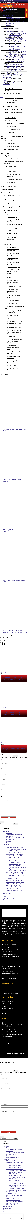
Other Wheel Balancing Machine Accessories (13, 249)
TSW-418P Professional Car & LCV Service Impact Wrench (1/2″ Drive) (12, 678)
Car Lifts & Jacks (10, 118)
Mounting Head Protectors (12, 369)
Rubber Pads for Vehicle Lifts (14, 112)
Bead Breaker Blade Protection (13, 357)
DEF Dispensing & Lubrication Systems (13, 196)
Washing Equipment (11, 200)
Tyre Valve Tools (10, 182)
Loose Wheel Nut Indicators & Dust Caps (13, 162)
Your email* (4, 790)
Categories (14, 16)
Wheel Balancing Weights (13, 263)
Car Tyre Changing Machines (14, 76)
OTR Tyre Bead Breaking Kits (12, 101)
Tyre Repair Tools (10, 166)
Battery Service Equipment (13, 37)
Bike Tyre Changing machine (14, 86)
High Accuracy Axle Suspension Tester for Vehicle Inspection (14, 430)
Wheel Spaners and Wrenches (13, 175)
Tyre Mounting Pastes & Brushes (12, 94)
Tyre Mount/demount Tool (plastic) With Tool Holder (14, 332)
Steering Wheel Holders (12, 234)
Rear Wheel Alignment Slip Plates (14, 225)
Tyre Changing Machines (8, 73)
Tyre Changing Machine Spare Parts (14, 307)
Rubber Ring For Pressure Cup (12, 258)
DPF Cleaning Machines (8, 47)
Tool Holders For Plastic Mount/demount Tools (14, 317)
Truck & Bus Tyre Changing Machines (13, 82)
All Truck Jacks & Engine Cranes (15, 123)
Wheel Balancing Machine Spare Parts (12, 243)
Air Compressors (10, 143)
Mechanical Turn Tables (13, 229)
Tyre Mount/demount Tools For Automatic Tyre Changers (14, 341)
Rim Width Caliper (13, 300)
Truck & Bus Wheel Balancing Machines (13, 62)
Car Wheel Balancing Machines (14, 66)
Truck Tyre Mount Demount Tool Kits (13, 89)
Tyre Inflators (9, 141)
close (1, 17)
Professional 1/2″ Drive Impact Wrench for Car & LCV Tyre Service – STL (13, 713)
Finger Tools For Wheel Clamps (14, 220)
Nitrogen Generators (11, 149)
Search (16, 756)
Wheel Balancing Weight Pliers (13, 254)
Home (1, 635)
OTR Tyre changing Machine (14, 98)
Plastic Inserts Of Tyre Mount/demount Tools (14, 322)
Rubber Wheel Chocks (12, 28)
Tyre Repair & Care (6, 153)
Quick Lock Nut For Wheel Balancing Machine (13, 271)
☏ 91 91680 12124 (5, 1)
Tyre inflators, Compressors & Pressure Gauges (12, 137)
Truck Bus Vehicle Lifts (12, 121)
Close (2, 822)
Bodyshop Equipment (7, 189)
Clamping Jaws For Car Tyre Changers (14, 311)
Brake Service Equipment (13, 43)
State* (2, 795)
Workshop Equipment (7, 26)
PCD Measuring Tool (14, 267)
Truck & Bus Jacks (14, 129)
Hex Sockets (12, 171)
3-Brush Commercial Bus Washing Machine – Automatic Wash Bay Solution (15, 631)
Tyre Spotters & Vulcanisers (13, 179)
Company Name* (5, 774)
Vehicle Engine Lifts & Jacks (9, 106)
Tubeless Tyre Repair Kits (13, 159)
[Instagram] (8, 1043)
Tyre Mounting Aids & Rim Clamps (14, 352)
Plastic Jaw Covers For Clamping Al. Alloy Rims (14, 326)
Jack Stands (12, 132)
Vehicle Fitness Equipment (9, 186)
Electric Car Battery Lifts (13, 115)
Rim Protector (12, 365)
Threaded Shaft (13, 303)
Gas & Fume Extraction (8, 204)
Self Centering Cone (14, 286)
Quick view (4, 672)
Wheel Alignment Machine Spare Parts (12, 213)
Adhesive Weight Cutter (13, 276)
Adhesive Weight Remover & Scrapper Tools (13, 282)
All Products (4, 374)
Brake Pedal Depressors (11, 238)
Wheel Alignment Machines (9, 50)
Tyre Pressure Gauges (12, 146)
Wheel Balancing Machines (9, 59)
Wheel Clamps (12, 217)
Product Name (4, 763)
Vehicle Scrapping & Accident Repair (12, 207)
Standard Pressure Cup (13, 296)
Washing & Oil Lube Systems (9, 193)
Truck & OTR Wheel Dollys (13, 78)
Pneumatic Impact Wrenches (14, 34)
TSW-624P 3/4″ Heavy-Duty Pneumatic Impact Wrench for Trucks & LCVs (14, 749)
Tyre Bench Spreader (11, 156)
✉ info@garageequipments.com (9, 1)
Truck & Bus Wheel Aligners (13, 52)
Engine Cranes (12, 126)
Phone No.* (4, 779)
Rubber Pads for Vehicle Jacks (14, 109)
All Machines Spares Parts (9, 210)
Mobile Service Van (11, 40)
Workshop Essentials (11, 31)
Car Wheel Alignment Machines (14, 55)
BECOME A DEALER (20, 4)
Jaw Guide (11, 336)
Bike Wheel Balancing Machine (14, 69)
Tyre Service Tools (11, 169)
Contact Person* (5, 768)
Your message (4, 800)
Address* (3, 784)
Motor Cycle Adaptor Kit (14, 361)
